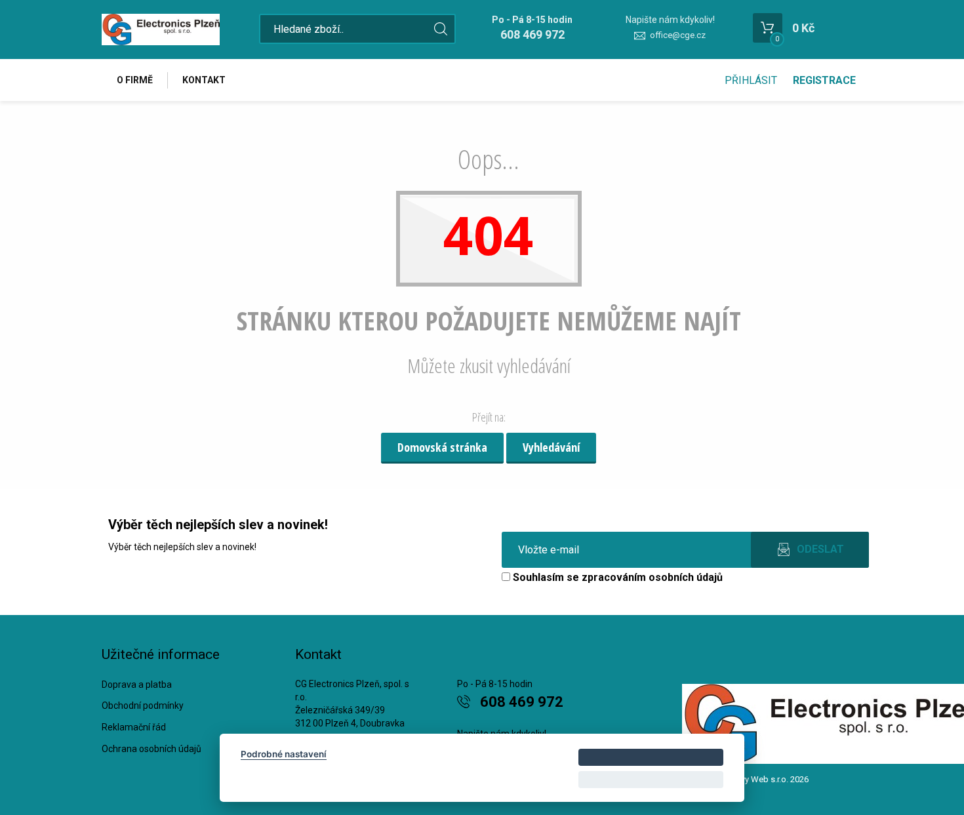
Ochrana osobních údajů (151, 749)
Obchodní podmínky (143, 705)
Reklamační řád (134, 727)
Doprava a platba (137, 684)
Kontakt (204, 80)
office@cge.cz (678, 35)
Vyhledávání (551, 447)
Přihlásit (751, 80)
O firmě (135, 80)
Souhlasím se (616, 577)
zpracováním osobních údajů (652, 577)
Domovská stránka (442, 447)
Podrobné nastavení (284, 754)
